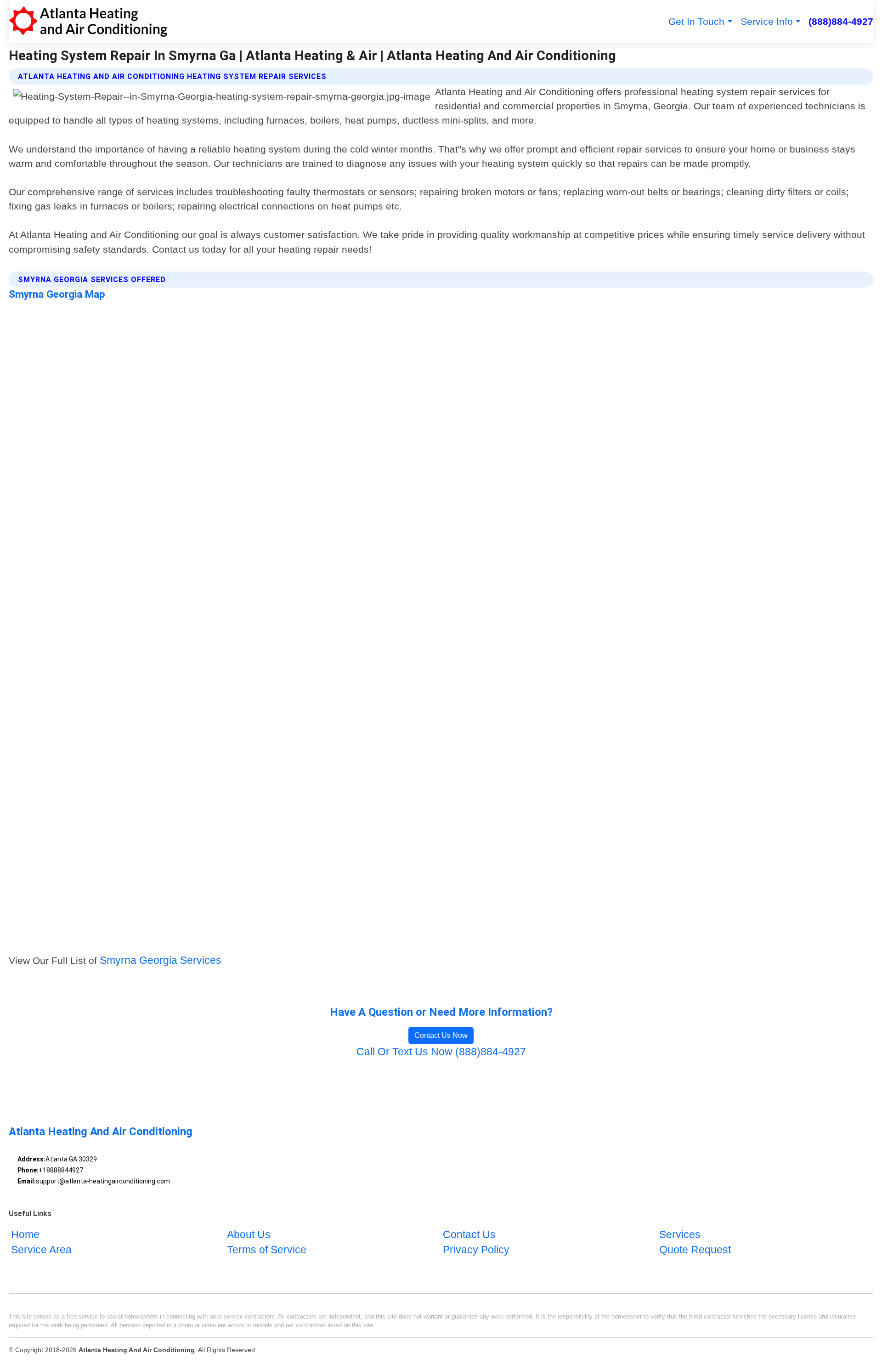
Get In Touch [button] (696, 21)
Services (680, 1234)
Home (25, 1234)
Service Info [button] (767, 21)
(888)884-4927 (840, 21)
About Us (249, 1234)
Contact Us (469, 1234)
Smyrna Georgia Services (160, 960)
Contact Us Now (441, 1035)
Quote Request (695, 1250)
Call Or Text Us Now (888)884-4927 (441, 1052)
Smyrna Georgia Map (57, 294)
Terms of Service (266, 1250)
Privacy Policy (476, 1250)
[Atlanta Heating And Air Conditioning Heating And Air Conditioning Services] (88, 22)
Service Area (41, 1250)
